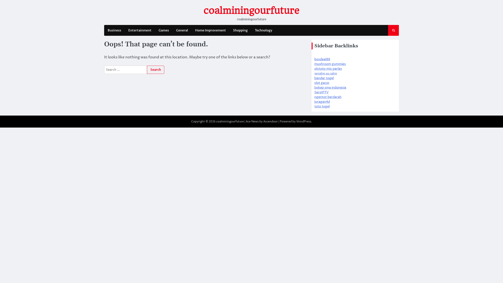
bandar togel (324, 78)
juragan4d (322, 102)
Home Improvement (210, 30)
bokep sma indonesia (330, 87)
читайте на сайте (325, 73)
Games (164, 30)
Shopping (240, 30)
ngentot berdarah (327, 97)
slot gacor (322, 83)
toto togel (322, 106)
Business (114, 30)
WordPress (303, 121)
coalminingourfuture (251, 10)
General (182, 30)
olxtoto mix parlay (328, 69)
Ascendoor (270, 121)
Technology (263, 30)
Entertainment (139, 30)
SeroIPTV (321, 92)
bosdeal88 (322, 59)
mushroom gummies (330, 64)
